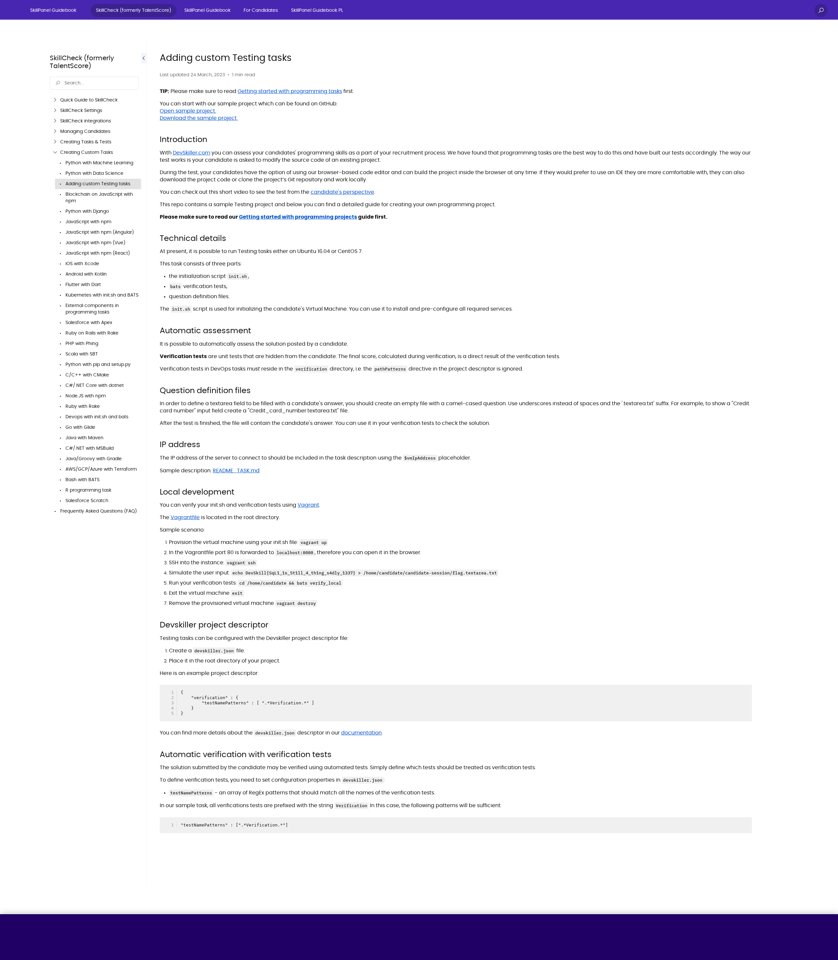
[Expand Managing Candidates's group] (55, 131)
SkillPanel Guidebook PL (317, 10)
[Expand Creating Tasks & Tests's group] (55, 142)
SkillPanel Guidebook (53, 10)
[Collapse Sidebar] (143, 464)
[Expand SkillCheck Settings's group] (55, 110)
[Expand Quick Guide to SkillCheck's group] (55, 100)
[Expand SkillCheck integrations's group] (55, 121)
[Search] (821, 10)
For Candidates (261, 10)
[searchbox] (94, 83)
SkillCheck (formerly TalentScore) (133, 10)
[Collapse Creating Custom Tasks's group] (55, 152)
